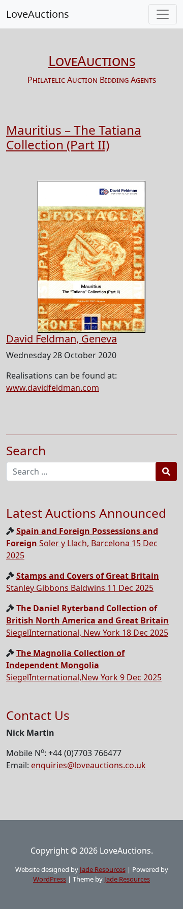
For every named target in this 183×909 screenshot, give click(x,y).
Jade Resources (103, 869)
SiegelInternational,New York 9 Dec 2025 (84, 665)
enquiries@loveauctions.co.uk (88, 765)
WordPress (49, 879)
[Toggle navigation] (162, 14)
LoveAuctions (37, 14)
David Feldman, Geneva (61, 339)
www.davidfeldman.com (52, 387)
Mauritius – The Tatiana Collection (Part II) (73, 137)
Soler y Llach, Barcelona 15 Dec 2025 (82, 543)
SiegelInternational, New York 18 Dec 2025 (87, 620)
